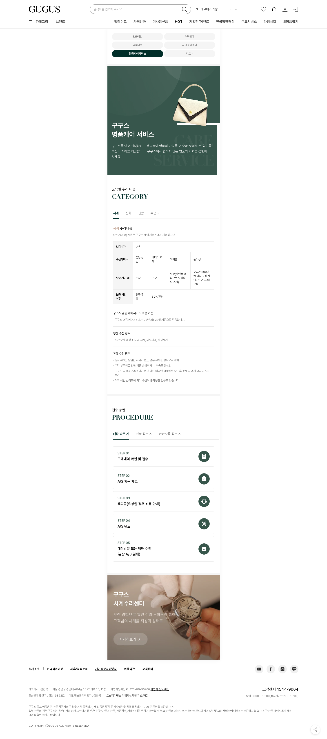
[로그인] (295, 9)
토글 (236, 9)
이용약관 (129, 669)
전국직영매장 (55, 669)
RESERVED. (82, 725)
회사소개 (34, 669)
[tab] (117, 213)
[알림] (274, 9)
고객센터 (269, 689)
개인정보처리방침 (106, 669)
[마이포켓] (285, 9)
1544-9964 (287, 689)
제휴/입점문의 (79, 669)
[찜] (263, 9)
